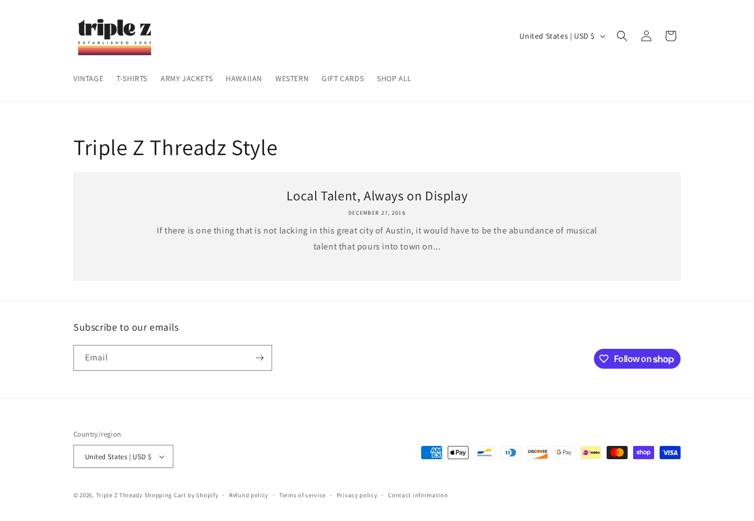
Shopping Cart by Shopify (182, 495)
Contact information (418, 495)
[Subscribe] (259, 358)
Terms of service (302, 495)
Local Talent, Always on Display (377, 195)
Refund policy (248, 495)
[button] (622, 36)
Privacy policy (357, 495)
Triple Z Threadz (119, 495)
